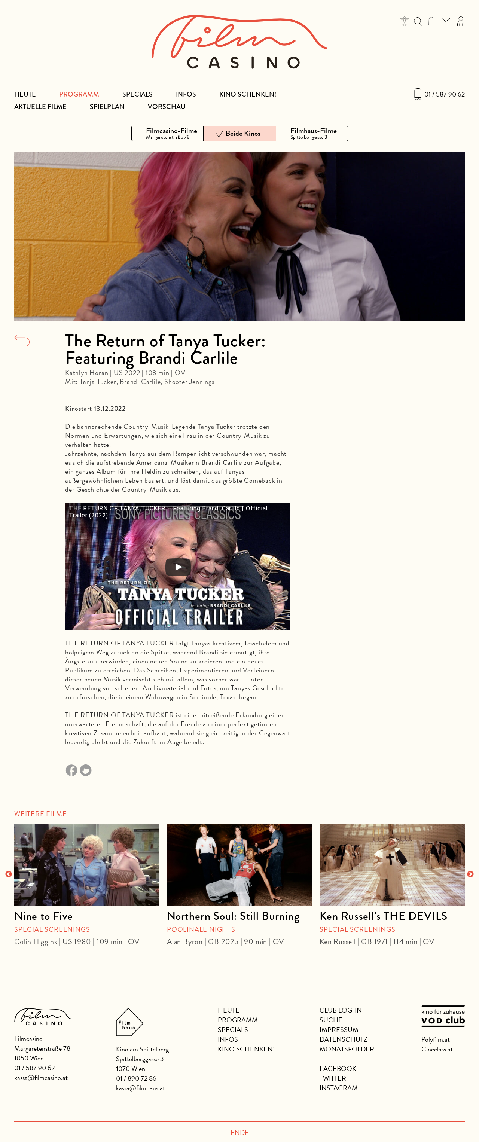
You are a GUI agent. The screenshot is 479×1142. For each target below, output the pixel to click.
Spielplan (107, 107)
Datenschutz (343, 1039)
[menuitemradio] (167, 133)
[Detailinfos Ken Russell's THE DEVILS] (392, 865)
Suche (331, 1020)
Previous (8, 874)
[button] (404, 21)
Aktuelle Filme (40, 107)
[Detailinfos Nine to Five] (86, 865)
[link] (431, 21)
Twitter (333, 1078)
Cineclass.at (437, 1049)
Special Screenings (52, 929)
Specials (137, 94)
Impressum (339, 1030)
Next (470, 874)
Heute (25, 94)
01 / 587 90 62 (444, 94)
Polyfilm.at (435, 1039)
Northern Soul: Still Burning (233, 916)
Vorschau (167, 107)
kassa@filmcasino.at (41, 1077)
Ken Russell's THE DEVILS (384, 916)
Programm (79, 94)
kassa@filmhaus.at (140, 1088)
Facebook (338, 1068)
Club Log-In (341, 1010)
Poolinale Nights (201, 929)
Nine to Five (43, 916)
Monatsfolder (347, 1049)
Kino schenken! (247, 94)
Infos (186, 94)
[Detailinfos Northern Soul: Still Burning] (239, 865)
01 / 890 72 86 (136, 1078)
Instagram (339, 1088)
